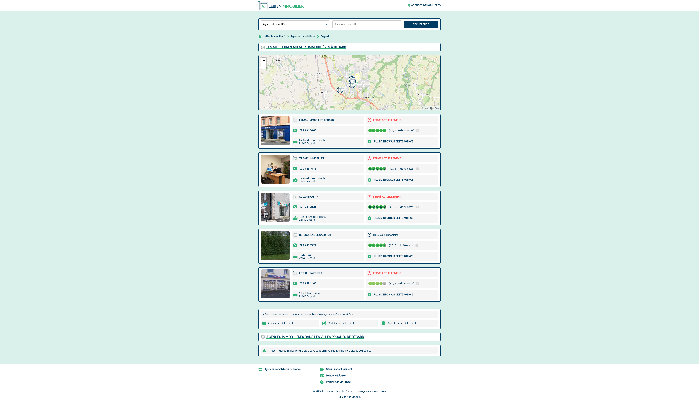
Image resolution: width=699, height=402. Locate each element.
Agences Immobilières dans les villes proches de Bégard (315, 337)
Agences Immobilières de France (282, 369)
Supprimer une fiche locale (402, 323)
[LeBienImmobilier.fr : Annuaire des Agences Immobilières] (281, 5)
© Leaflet (426, 108)
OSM (437, 108)
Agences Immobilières (426, 5)
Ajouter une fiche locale (281, 323)
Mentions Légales (336, 375)
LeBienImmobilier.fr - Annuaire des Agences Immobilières (354, 391)
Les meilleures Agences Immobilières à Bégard (306, 47)
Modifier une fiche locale (341, 323)
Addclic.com (354, 396)
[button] (352, 80)
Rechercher (421, 24)
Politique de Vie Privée (338, 381)
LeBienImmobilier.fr (274, 36)
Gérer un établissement (339, 369)
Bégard (325, 36)
